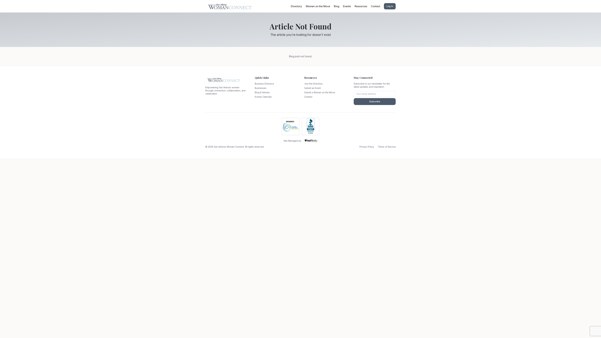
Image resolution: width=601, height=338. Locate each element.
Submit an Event (312, 88)
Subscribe (374, 101)
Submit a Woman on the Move (319, 92)
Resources (361, 6)
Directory (296, 6)
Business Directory (264, 83)
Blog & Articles (262, 92)
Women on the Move (318, 6)
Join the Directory (313, 83)
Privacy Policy (367, 146)
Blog (336, 6)
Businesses (260, 88)
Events (347, 6)
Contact (375, 6)
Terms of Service (387, 146)
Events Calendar (263, 96)
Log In (389, 6)
